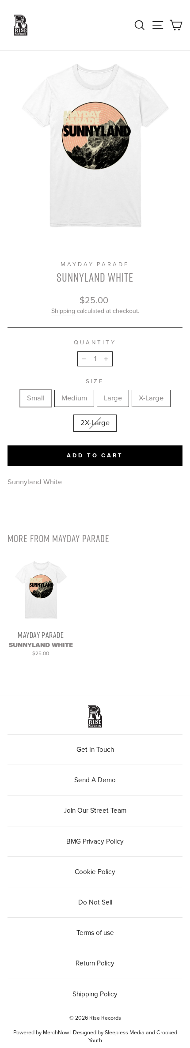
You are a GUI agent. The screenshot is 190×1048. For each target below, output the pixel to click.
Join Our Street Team (95, 810)
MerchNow (56, 1032)
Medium (74, 398)
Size (95, 381)
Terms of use (95, 933)
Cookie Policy (95, 872)
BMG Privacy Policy (95, 841)
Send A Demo (95, 780)
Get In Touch (95, 750)
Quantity (95, 342)
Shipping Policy (95, 994)
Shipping (63, 311)
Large (113, 398)
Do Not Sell (95, 902)
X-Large (151, 398)
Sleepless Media (124, 1032)
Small (36, 398)
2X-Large (95, 422)
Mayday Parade (95, 264)
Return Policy (95, 963)
